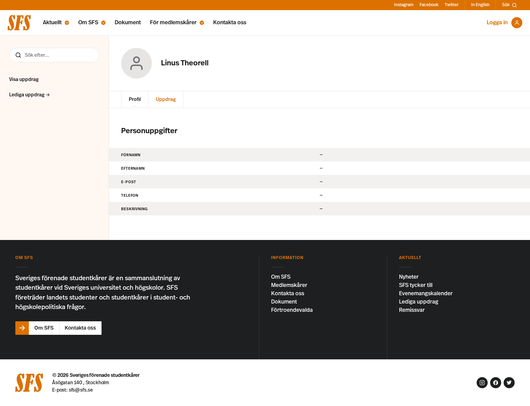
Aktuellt (52, 22)
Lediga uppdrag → (29, 94)
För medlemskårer (173, 22)
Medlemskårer (289, 285)
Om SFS (88, 22)
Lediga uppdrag (418, 302)
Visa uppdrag (24, 79)
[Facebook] (495, 382)
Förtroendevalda (292, 310)
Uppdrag (166, 99)
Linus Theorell (185, 63)
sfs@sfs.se (81, 390)
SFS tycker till (415, 285)
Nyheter (409, 277)
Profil (135, 99)
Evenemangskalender (426, 293)
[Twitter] (509, 382)
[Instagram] (482, 382)
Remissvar (412, 310)
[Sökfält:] (54, 55)
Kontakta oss (229, 22)
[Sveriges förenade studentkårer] (19, 22)
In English (480, 5)
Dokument (128, 22)
